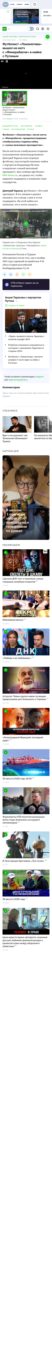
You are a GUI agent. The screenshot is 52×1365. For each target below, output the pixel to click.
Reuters (9, 119)
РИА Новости (10, 175)
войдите (39, 376)
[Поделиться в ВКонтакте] (11, 274)
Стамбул (39, 126)
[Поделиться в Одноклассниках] (17, 274)
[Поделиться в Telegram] (4, 274)
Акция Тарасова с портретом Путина (19, 37)
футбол (30, 129)
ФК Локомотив (18, 129)
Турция (6, 129)
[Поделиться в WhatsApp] (23, 274)
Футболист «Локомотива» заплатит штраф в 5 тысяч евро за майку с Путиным (25, 360)
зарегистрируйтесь (18, 380)
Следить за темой (16, 306)
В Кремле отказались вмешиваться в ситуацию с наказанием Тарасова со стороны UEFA (26, 348)
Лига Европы (26, 126)
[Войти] (42, 28)
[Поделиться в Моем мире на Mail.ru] (30, 274)
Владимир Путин (10, 126)
